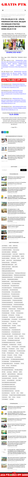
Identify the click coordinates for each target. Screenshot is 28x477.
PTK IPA (19, 321)
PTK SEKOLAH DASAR (21, 350)
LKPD (16, 264)
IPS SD (18, 258)
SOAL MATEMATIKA (10, 380)
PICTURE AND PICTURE (18, 277)
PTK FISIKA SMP (19, 317)
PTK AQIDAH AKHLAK (15, 294)
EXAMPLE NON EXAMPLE (6, 254)
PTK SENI (3, 353)
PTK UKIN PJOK (13, 365)
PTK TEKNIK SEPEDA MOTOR (7, 363)
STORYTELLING (5, 395)
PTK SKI (16, 353)
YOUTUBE (11, 399)
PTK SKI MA (22, 353)
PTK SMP (3, 357)
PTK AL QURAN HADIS (16, 292)
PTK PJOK (19, 344)
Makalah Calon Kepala (6, 266)
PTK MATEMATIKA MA (6, 329)
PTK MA (19, 325)
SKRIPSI (20, 372)
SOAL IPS (3, 380)
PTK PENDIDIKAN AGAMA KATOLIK (8, 342)
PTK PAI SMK (10, 338)
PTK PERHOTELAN (12, 344)
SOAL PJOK (17, 390)
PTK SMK (20, 355)
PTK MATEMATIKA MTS (16, 329)
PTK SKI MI (4, 355)
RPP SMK (3, 372)
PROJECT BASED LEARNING (16, 281)
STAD (18, 393)
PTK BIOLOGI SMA (12, 308)
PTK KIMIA (14, 325)
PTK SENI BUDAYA (10, 353)
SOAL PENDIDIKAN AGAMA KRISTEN (8, 388)
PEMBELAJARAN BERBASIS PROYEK (8, 271)
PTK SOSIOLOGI (10, 357)
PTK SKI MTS (10, 355)
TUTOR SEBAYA (5, 399)
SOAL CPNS (15, 378)
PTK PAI (16, 336)
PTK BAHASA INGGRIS (18, 302)
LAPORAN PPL (13, 262)
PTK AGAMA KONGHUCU (7, 287)
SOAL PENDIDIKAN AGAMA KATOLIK (9, 386)
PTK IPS (9, 323)
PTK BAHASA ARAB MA (18, 298)
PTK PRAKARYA (12, 348)
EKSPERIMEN (14, 252)
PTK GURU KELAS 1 (5, 321)
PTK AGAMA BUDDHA (6, 283)
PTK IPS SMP (15, 323)
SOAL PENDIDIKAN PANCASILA (8, 390)
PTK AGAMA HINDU (15, 283)
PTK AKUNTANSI (5, 289)
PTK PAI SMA (4, 338)
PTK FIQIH (13, 313)
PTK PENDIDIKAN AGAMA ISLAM (14, 340)
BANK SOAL (15, 245)
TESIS (10, 397)
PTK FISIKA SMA (5, 317)
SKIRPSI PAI (15, 372)
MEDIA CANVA (15, 266)
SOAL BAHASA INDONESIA (14, 376)
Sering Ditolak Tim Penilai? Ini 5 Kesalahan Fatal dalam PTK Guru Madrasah (17, 183)
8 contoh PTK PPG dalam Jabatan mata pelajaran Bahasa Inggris (16, 226)
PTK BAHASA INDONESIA (17, 300)
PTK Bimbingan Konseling (17, 306)
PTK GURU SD (13, 321)
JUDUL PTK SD (9, 260)
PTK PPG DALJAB (15, 346)
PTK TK (3, 365)
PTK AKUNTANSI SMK (6, 292)
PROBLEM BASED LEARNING (12, 279)
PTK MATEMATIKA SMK (6, 334)
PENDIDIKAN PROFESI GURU (7, 277)
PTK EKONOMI (17, 311)
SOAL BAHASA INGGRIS (6, 378)
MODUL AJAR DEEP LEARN (7, 268)
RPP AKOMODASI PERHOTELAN (8, 367)
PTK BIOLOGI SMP (5, 311)
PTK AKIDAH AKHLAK (17, 287)
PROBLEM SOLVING (5, 281)
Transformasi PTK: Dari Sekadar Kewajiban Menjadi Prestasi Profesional (17, 431)
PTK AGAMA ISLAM (5, 285)
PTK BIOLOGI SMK (20, 308)
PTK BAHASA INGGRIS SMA (7, 304)
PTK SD (7, 14)
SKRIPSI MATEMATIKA (12, 374)
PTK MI (23, 334)
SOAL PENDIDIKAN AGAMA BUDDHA (9, 382)
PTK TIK (22, 363)
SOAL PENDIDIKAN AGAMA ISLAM (8, 384)
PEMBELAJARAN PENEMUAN (7, 275)
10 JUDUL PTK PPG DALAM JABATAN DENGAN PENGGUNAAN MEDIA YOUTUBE (16, 236)
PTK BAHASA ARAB (15, 296)
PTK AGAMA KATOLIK (15, 285)
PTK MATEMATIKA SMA (16, 332)
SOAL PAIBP (18, 380)
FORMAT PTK (21, 254)
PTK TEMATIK (16, 363)
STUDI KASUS (4, 397)
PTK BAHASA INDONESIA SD (7, 302)
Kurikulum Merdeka (5, 262)
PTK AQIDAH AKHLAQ (6, 296)
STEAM (21, 393)
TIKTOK (13, 397)
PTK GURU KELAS (22, 319)
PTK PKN (3, 346)
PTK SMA (15, 355)
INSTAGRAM (13, 258)
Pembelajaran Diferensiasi (20, 273)
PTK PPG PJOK (4, 348)
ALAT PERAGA (4, 245)
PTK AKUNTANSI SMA (14, 289)
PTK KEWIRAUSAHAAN (6, 325)
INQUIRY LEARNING (5, 258)
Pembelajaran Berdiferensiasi (7, 273)
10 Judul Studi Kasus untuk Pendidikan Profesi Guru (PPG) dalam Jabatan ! (16, 231)
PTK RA (17, 348)
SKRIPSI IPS (4, 374)
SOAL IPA (20, 378)
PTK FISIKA (18, 315)
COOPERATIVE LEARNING (6, 249)
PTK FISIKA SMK (12, 317)
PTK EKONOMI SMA (5, 313)
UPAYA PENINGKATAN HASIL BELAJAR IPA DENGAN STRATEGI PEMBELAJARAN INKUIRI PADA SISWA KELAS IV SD (13, 108)
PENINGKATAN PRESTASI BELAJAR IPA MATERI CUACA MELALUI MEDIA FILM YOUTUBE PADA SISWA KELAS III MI (13, 86)
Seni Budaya (9, 372)
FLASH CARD (15, 254)
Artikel (10, 245)
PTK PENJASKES (5, 344)
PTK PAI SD (21, 336)
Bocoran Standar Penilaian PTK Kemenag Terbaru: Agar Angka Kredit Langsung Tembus (16, 425)
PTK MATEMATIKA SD (6, 332)
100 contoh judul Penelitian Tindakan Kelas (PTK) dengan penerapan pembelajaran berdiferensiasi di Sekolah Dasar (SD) (17, 204)
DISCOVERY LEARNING (6, 252)
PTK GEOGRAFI (14, 319)
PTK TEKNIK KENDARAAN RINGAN (17, 359)
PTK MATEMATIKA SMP (16, 334)
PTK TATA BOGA (18, 357)
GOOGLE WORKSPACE (6, 256)
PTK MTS (3, 336)
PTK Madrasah (5, 327)
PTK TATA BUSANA (5, 359)
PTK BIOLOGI (4, 308)
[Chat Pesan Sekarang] (14, 81)
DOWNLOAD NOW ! (14, 52)
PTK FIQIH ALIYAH (19, 313)
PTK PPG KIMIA (22, 346)
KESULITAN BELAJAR (17, 260)
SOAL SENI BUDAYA (5, 393)
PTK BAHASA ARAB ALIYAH (7, 298)
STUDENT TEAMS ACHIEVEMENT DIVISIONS (17, 395)
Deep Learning (16, 249)
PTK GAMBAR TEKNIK (6, 319)
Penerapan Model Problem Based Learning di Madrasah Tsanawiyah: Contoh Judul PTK (17, 437)
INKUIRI (22, 256)
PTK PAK (22, 338)
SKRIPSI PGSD (19, 374)
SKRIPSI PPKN (4, 376)
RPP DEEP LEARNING (18, 369)
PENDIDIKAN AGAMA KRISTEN (19, 275)
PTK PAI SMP (17, 338)
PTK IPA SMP (4, 323)
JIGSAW (3, 260)
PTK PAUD (4, 340)
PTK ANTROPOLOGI (6, 294)
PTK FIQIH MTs (11, 315)
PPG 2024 (4, 279)
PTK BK (11, 311)
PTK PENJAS (19, 342)
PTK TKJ (7, 365)
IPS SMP (22, 258)
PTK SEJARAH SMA (12, 350)
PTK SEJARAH (4, 350)
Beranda (3, 14)
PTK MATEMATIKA (12, 327)
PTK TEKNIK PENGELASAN (15, 361)
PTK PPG (8, 346)
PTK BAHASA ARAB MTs (6, 300)
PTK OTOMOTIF (10, 336)
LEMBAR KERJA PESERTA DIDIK (7, 264)
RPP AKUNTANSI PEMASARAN (7, 369)
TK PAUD (18, 397)
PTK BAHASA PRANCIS (6, 306)
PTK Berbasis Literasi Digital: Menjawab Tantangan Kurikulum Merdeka (16, 177)
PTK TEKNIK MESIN (5, 361)
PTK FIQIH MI (4, 315)
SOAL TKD (13, 393)
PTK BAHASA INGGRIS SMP (19, 304)
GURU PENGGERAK (15, 256)
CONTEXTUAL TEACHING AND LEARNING (10, 247)
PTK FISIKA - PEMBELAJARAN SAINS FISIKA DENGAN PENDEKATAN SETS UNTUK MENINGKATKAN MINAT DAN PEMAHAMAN (17, 197)
